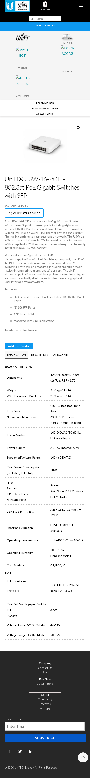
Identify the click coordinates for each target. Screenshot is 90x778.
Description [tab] (39, 354)
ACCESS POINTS (45, 113)
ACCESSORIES (22, 96)
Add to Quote (18, 346)
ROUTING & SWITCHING (45, 108)
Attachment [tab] (62, 354)
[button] (78, 128)
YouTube (45, 708)
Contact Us (45, 667)
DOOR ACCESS (67, 71)
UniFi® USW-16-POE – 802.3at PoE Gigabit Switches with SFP (42, 187)
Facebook (45, 704)
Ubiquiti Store (45, 683)
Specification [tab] (16, 354)
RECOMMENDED (45, 103)
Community (45, 699)
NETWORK (67, 43)
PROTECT (22, 68)
